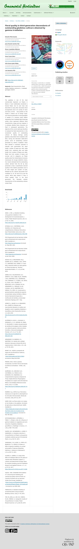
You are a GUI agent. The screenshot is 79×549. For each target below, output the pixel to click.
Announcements (27, 12)
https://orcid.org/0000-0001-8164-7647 (13, 54)
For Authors (58, 95)
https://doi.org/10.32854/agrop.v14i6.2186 (16, 234)
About (4, 12)
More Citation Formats (38, 96)
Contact (29, 15)
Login (75, 1)
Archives (18, 12)
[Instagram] (7, 532)
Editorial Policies (48, 12)
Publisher (14, 15)
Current (12, 12)
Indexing (6, 15)
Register (70, 1)
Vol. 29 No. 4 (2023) (20, 21)
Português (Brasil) (61, 34)
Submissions (37, 12)
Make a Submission (61, 23)
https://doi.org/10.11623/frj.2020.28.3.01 (15, 222)
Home (6, 21)
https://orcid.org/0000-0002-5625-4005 (13, 68)
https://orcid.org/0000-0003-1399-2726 (13, 41)
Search (73, 12)
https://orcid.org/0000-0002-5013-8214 (13, 75)
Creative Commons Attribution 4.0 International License (40, 134)
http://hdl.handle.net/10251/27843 (15, 356)
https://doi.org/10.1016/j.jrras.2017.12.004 (16, 469)
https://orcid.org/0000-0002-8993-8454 (13, 61)
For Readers (58, 93)
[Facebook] (11, 532)
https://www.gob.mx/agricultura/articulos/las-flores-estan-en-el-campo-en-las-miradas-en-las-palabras (16, 411)
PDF (35, 68)
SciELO (22, 15)
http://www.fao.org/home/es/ (13, 243)
